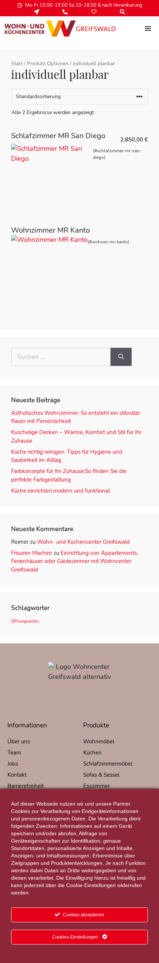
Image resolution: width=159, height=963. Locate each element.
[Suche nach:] (61, 357)
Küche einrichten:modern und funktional (60, 490)
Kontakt (17, 775)
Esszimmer (96, 786)
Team (14, 752)
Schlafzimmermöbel (107, 763)
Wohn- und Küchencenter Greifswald (83, 542)
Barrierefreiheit (25, 786)
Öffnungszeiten (25, 621)
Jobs (12, 763)
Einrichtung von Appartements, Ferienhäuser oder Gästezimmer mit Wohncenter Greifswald (74, 561)
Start (17, 63)
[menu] (148, 28)
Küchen (92, 752)
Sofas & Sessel (101, 775)
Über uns (18, 741)
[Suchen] (121, 357)
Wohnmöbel (98, 741)
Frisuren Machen (31, 553)
